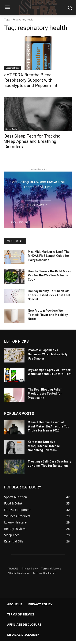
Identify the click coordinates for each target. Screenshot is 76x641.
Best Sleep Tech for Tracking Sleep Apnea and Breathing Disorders (32, 141)
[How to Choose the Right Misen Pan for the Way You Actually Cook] (14, 276)
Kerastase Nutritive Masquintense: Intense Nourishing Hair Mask (44, 446)
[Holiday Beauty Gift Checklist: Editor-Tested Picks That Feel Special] (14, 296)
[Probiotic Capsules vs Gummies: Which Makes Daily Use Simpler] (14, 355)
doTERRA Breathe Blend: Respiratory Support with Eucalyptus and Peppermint (30, 80)
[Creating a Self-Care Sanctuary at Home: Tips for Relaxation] (14, 467)
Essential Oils (12, 67)
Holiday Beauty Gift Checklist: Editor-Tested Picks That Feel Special (49, 295)
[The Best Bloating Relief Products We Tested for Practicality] (14, 395)
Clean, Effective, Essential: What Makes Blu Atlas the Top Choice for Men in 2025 (48, 426)
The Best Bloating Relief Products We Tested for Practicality (45, 393)
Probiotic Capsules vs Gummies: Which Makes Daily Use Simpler (47, 354)
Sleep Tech (11, 128)
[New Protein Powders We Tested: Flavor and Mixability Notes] (14, 316)
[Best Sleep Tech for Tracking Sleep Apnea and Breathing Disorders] (38, 114)
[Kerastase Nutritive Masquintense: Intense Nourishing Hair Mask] (14, 447)
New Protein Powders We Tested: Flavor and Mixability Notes (48, 314)
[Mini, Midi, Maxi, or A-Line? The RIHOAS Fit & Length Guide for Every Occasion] (14, 257)
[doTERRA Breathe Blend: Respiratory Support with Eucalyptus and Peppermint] (38, 53)
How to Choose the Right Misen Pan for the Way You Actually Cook (49, 275)
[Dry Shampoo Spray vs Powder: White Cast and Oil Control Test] (14, 375)
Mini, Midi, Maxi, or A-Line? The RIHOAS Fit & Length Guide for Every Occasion (48, 256)
